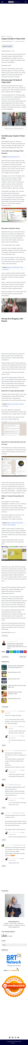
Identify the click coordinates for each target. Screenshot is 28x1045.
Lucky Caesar (8, 845)
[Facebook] (7, 651)
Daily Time (5, 635)
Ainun (6, 784)
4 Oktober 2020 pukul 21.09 (20, 750)
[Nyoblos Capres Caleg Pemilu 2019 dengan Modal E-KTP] (4, 667)
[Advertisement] (14, 19)
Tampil (9, 46)
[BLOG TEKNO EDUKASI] (14, 1)
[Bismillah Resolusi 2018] (4, 700)
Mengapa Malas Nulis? (13, 157)
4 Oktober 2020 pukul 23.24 (14, 784)
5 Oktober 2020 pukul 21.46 (18, 812)
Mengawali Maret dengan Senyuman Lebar (15, 692)
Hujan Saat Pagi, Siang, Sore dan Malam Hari (17, 686)
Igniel (16, 1043)
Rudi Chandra (8, 813)
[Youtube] (18, 1038)
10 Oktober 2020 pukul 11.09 (19, 845)
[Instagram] (15, 1038)
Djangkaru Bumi (13, 726)
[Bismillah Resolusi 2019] (4, 674)
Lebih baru (5, 656)
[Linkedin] (21, 651)
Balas (3, 745)
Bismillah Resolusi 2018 (14, 698)
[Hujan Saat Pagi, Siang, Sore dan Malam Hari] (4, 687)
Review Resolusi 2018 (14, 679)
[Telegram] (14, 651)
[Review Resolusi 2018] (4, 680)
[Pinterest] (25, 651)
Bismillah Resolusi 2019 (14, 672)
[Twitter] (11, 651)
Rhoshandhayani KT (12, 641)
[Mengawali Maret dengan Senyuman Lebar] (4, 694)
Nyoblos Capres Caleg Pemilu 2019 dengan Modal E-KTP (16, 666)
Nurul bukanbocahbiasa (11, 711)
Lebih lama (23, 656)
